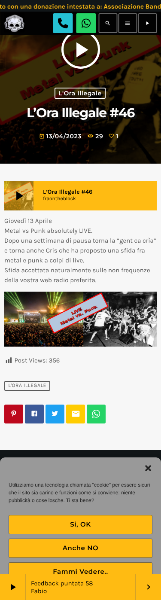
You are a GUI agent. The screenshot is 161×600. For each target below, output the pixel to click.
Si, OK (80, 524)
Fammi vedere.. (80, 571)
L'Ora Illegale (80, 93)
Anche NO (81, 548)
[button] (148, 468)
